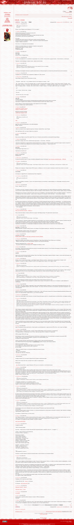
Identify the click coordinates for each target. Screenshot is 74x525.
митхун (18, 386)
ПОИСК (7, 19)
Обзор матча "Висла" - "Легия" (20, 489)
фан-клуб (60, 4)
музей (68, 4)
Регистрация (67, 16)
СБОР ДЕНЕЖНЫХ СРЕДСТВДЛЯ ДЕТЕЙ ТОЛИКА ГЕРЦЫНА (7, 25)
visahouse (18, 51)
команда (25, 4)
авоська (18, 96)
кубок (15, 4)
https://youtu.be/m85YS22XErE (20, 421)
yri (17, 273)
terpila (18, 455)
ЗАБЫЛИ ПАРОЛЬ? (7, 22)
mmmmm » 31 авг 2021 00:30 (22, 457)
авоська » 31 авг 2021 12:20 (22, 65)
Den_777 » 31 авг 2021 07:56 (22, 388)
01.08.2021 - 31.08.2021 (20, 20)
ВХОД (7, 18)
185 (71, 22)
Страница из (59, 22)
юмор (65, 4)
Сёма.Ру (70, 521)
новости (2, 4)
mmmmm (18, 31)
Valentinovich (19, 294)
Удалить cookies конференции (57, 511)
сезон (6, 4)
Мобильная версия (69, 14)
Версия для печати (71, 14)
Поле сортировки (42, 504)
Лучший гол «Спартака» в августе (21, 109)
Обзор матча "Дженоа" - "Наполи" (21, 487)
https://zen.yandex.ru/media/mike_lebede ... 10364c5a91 (57, 159)
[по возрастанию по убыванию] (58, 504)
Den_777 (18, 415)
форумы (50, 4)
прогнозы (55, 4)
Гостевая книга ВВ (25, 14)
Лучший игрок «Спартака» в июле (21, 112)
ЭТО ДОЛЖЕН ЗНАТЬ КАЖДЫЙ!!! (7, 14)
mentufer (18, 258)
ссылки (72, 4)
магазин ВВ (37, 4)
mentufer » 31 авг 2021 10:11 (22, 163)
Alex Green (18, 57)
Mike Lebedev (19, 157)
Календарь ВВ (70, 18)
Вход (71, 16)
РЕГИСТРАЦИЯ (7, 21)
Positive (18, 400)
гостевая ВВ (44, 4)
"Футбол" (26, 481)
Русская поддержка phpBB (43, 514)
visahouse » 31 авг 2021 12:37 (22, 25)
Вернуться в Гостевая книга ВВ (20, 509)
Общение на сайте (19, 14)
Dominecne (18, 23)
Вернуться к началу (71, 71)
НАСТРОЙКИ (7, 20)
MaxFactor (18, 122)
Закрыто (16, 21)
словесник (18, 423)
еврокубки (20, 4)
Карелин (18, 367)
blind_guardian (19, 76)
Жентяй (18, 127)
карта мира (31, 4)
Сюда (16, 120)
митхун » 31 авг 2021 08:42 (22, 300)
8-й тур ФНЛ (17, 493)
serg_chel (18, 63)
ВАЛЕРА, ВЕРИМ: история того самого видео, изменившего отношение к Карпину (29, 236)
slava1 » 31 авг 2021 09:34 (22, 265)
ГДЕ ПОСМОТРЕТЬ (7, 16)
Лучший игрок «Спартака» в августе (21, 108)
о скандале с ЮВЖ (30, 243)
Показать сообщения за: (28, 504)
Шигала (18, 500)
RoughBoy (18, 161)
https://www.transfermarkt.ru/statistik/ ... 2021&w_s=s (23, 210)
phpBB (41, 513)
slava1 (18, 246)
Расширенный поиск (69, 12)
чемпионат (10, 4)
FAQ (63, 16)
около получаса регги (24, 483)
